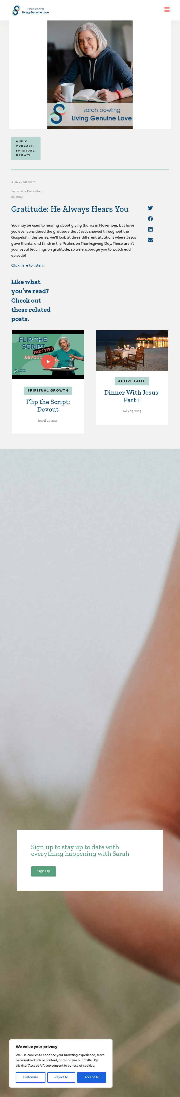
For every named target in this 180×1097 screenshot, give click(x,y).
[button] (150, 208)
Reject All (61, 1077)
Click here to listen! (27, 266)
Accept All (91, 1077)
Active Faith (132, 381)
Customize (30, 1077)
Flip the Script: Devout (48, 405)
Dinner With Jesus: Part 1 (132, 396)
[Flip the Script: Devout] (48, 354)
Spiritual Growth (48, 390)
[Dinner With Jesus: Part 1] (132, 351)
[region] (60, 1063)
